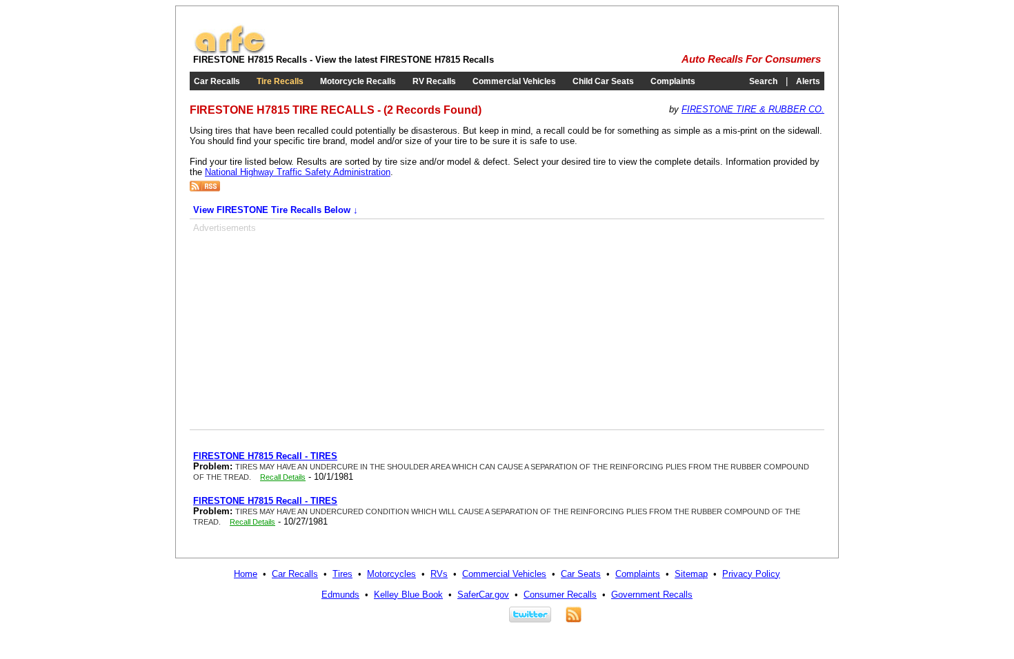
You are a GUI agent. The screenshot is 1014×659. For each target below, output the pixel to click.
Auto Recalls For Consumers (751, 59)
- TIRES (265, 456)
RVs (439, 574)
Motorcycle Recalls (358, 81)
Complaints (672, 81)
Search (763, 81)
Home (245, 574)
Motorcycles (391, 574)
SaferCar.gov (483, 594)
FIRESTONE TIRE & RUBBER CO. (753, 109)
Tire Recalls (280, 81)
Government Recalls (652, 594)
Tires (342, 574)
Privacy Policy (751, 574)
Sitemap (691, 574)
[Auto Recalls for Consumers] (229, 51)
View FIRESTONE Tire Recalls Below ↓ (275, 210)
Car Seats (581, 574)
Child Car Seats (603, 81)
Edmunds (340, 594)
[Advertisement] (309, 329)
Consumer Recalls (560, 594)
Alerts (808, 81)
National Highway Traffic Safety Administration (297, 172)
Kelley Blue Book (408, 594)
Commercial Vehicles (514, 81)
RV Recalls (434, 81)
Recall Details (283, 477)
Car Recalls (217, 81)
